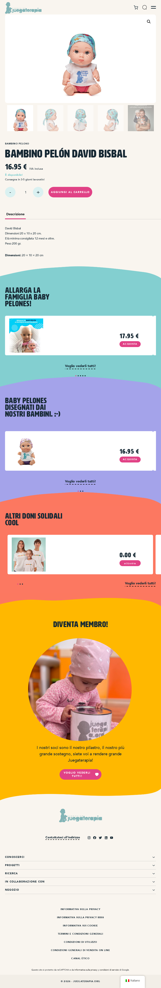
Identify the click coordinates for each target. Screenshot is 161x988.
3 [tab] (80, 375)
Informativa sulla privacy (81, 909)
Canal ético (80, 958)
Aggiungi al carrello (70, 192)
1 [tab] (76, 375)
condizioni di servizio (109, 969)
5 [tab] (85, 375)
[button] (149, 21)
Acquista (130, 344)
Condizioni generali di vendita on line (80, 950)
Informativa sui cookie (80, 925)
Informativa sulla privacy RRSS (80, 917)
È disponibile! (14, 175)
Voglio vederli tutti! (77, 774)
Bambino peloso (17, 143)
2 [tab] (78, 375)
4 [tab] (82, 375)
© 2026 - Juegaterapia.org (80, 981)
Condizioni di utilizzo (80, 942)
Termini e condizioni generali (80, 933)
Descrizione (15, 214)
